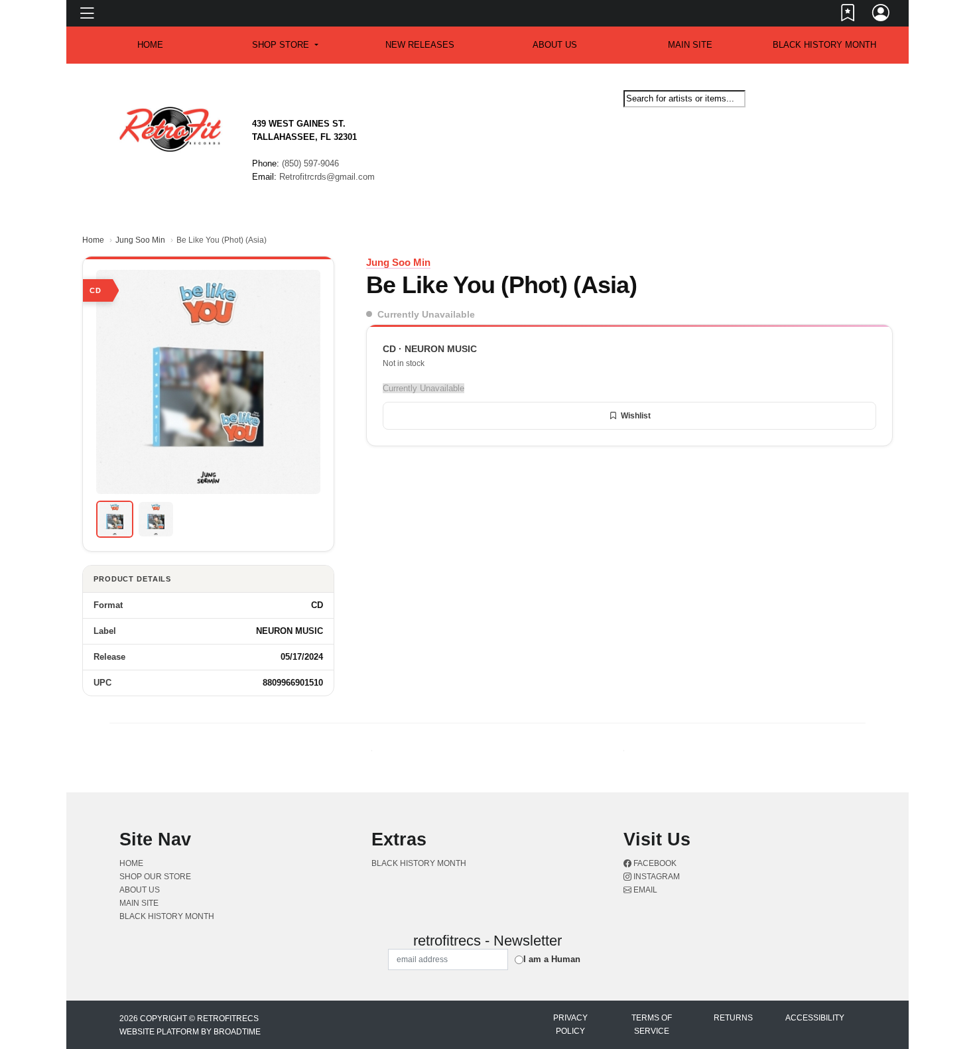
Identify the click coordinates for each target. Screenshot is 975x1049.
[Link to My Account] (881, 15)
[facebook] (849, 118)
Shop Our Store (155, 876)
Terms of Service (651, 1024)
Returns (733, 1017)
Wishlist (636, 415)
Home (93, 240)
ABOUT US (555, 45)
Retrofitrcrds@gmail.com (327, 177)
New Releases (419, 45)
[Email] (854, 118)
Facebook (654, 863)
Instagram (655, 876)
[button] (284, 45)
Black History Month (824, 45)
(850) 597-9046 (310, 163)
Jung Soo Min (140, 240)
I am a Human (551, 959)
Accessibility (814, 1017)
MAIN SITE (690, 45)
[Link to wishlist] (848, 15)
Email (644, 890)
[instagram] (851, 118)
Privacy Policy (570, 1024)
